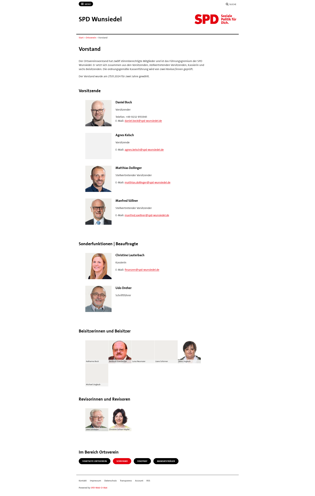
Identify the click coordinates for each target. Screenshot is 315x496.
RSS (148, 480)
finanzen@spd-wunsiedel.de (142, 269)
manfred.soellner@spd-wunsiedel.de (147, 215)
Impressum (95, 480)
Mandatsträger (166, 461)
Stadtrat (142, 461)
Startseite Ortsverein (94, 461)
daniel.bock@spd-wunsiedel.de (143, 121)
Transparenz (126, 480)
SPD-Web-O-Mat (99, 487)
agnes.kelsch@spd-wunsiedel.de (144, 149)
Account (139, 480)
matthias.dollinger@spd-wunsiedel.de (147, 182)
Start (81, 37)
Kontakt (83, 480)
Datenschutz (110, 480)
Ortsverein (91, 37)
